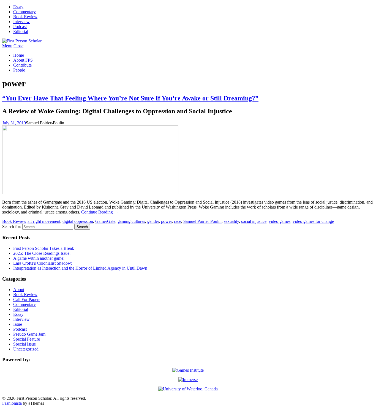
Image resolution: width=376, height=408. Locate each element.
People (19, 70)
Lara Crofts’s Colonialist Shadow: (42, 263)
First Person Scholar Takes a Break (43, 248)
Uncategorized (26, 349)
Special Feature (26, 339)
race (177, 221)
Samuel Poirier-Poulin (202, 221)
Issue (17, 324)
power (166, 221)
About (18, 289)
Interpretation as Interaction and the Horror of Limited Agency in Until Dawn (80, 268)
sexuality (231, 221)
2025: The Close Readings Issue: (41, 253)
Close (18, 45)
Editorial (20, 31)
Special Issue (24, 344)
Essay (18, 6)
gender (153, 221)
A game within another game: (38, 258)
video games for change (313, 221)
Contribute (22, 65)
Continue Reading (99, 212)
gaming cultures (131, 221)
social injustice (253, 221)
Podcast (20, 26)
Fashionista (12, 403)
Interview (21, 21)
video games (279, 221)
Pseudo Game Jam (29, 334)
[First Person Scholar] (22, 41)
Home (18, 55)
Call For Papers (26, 299)
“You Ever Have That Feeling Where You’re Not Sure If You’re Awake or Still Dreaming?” (130, 98)
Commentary (24, 11)
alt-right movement (44, 221)
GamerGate (105, 221)
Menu (7, 45)
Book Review (25, 16)
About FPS (23, 60)
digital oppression (77, 221)
